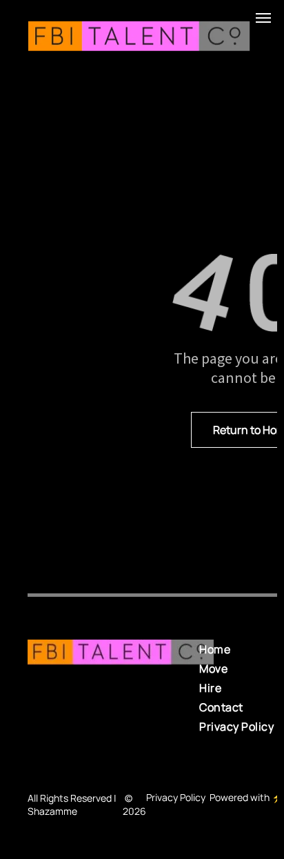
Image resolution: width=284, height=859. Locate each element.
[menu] (263, 18)
